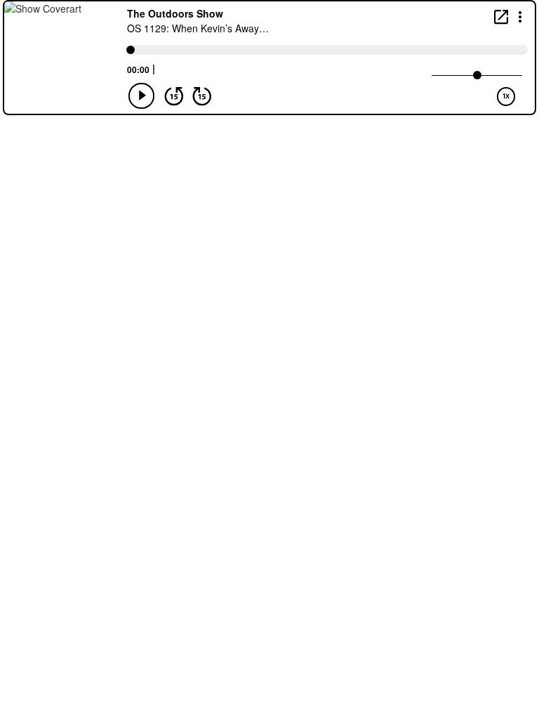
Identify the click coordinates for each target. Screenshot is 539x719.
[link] (501, 16)
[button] (520, 15)
